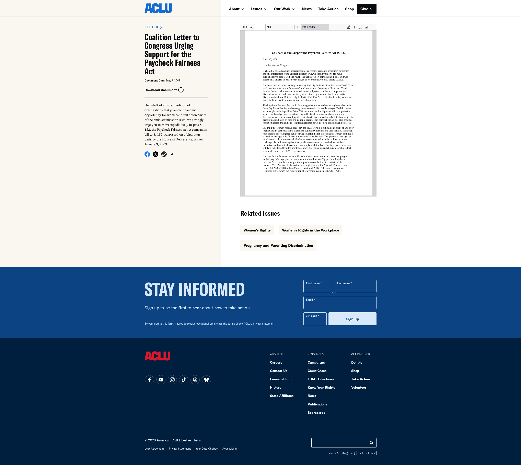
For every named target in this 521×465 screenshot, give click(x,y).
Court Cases (317, 371)
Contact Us (278, 371)
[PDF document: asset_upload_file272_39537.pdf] (308, 110)
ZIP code (311, 315)
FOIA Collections (321, 379)
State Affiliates (281, 396)
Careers (276, 362)
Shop (349, 9)
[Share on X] (155, 155)
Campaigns (316, 362)
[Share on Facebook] (147, 155)
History (275, 387)
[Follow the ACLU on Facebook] (149, 380)
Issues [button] (257, 9)
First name (313, 283)
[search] (372, 443)
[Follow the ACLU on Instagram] (172, 380)
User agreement (154, 448)
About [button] (235, 9)
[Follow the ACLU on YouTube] (161, 380)
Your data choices (207, 448)
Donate (356, 362)
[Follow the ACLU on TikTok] (183, 380)
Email (309, 299)
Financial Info (280, 379)
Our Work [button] (282, 9)
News (307, 9)
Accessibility (229, 448)
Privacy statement (180, 448)
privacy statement (264, 323)
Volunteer (358, 387)
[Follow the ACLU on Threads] (195, 380)
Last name (343, 283)
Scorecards (316, 412)
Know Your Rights (321, 387)
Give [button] (364, 9)
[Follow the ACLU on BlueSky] (206, 380)
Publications (317, 404)
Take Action (328, 9)
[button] (164, 154)
